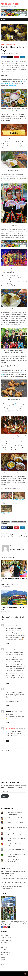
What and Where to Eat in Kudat (8, 876)
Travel (2, 962)
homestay (16, 521)
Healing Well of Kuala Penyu (6, 512)
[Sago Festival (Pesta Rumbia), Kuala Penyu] (6, 495)
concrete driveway (10, 728)
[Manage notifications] (25, 974)
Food (11, 44)
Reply (7, 643)
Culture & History (5, 44)
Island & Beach (4, 952)
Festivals (3, 942)
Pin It (17, 57)
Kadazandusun (22, 521)
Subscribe (4, 796)
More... (11, 924)
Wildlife (2, 964)
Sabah (14, 44)
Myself (2, 957)
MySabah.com (10, 3)
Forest (2, 947)
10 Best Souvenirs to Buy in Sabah (16, 818)
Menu (4, 19)
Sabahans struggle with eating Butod (17, 403)
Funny (2, 950)
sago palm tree (12, 85)
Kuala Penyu (3, 523)
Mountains (3, 954)
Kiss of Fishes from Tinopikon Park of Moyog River (14, 579)
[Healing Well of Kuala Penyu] (6, 508)
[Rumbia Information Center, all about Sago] (19, 495)
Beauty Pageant (5, 937)
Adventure (3, 935)
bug (12, 521)
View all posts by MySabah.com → (17, 549)
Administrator (9, 649)
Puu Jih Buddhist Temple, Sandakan (10, 584)
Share (4, 57)
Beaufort (8, 521)
